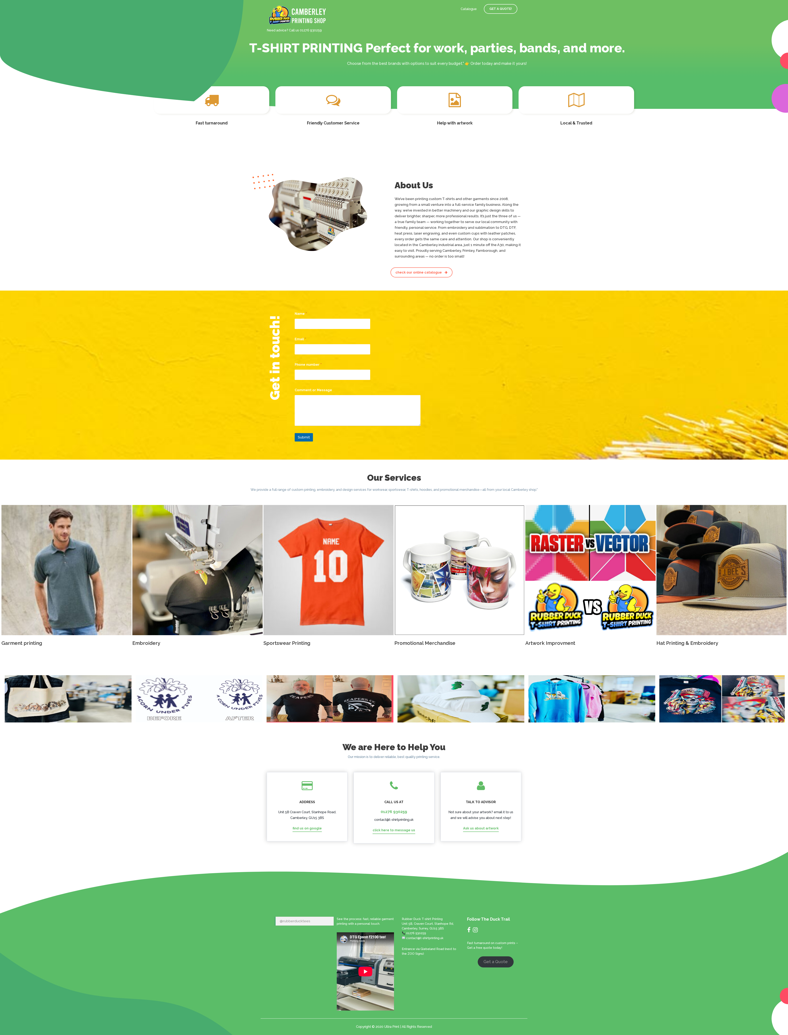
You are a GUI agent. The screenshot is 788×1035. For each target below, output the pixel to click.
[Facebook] (469, 931)
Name (301, 314)
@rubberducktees (295, 921)
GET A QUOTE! (500, 9)
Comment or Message (313, 390)
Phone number (308, 365)
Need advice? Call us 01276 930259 (294, 30)
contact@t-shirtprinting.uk (393, 820)
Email (300, 339)
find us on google (307, 828)
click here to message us (394, 830)
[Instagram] (475, 931)
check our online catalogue (419, 272)
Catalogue (469, 9)
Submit (304, 437)
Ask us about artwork (481, 828)
